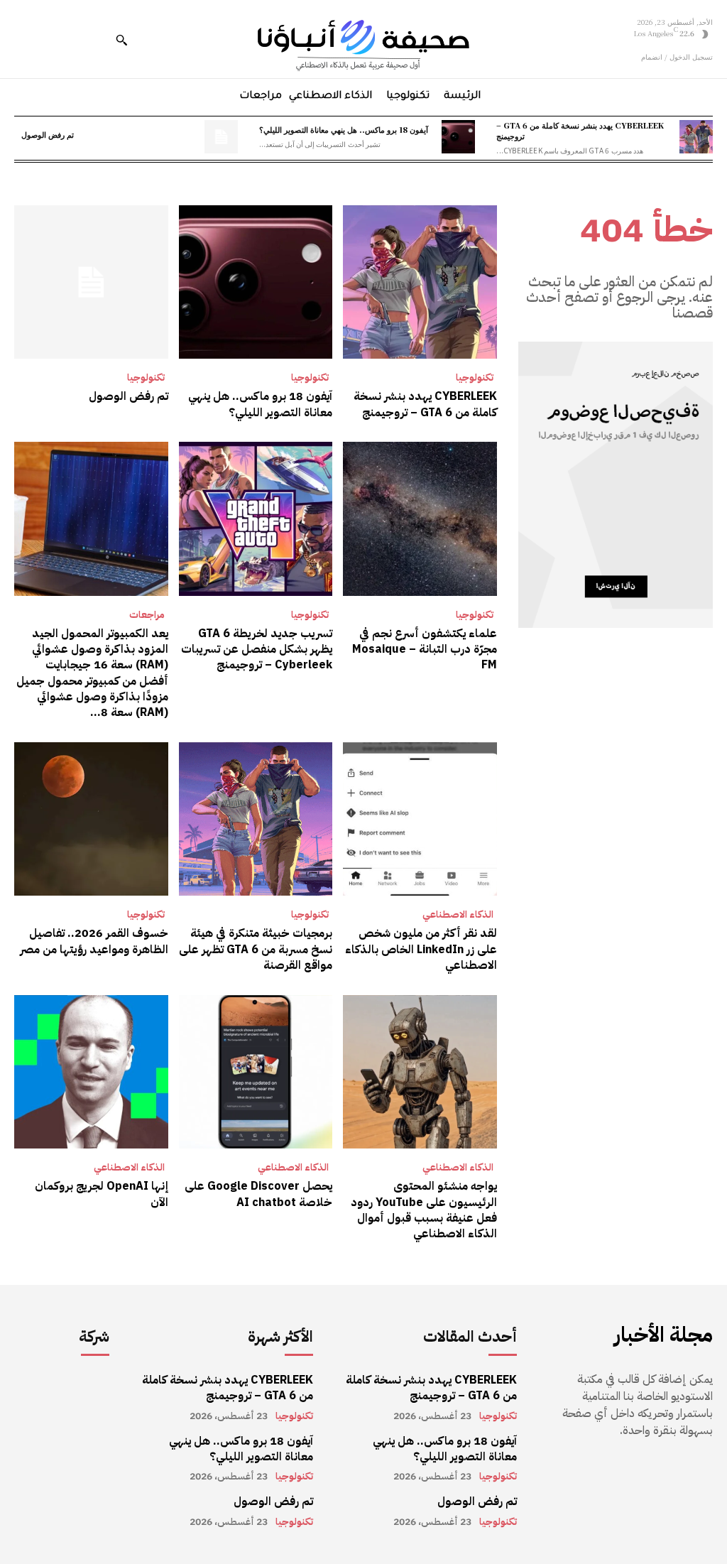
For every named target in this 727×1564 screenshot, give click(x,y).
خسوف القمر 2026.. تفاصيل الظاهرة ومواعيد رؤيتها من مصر (94, 941)
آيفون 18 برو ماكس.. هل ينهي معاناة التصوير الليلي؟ (343, 129)
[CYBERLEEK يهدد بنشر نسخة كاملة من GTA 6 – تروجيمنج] (696, 136)
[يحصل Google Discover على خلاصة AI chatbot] (256, 1072)
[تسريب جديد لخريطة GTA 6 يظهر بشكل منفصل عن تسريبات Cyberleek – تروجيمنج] (256, 519)
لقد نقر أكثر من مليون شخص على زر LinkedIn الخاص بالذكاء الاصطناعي (421, 949)
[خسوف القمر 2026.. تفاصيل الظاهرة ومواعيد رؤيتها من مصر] (91, 819)
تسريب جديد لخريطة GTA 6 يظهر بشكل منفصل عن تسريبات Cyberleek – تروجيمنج (256, 649)
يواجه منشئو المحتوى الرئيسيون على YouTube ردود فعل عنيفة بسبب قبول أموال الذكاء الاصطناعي (424, 1210)
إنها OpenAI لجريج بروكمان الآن (101, 1194)
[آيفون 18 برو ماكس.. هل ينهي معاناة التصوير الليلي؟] (458, 136)
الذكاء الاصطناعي (457, 915)
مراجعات (147, 615)
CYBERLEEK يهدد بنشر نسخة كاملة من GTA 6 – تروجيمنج (580, 130)
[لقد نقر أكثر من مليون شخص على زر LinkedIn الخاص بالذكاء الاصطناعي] (420, 819)
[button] (121, 40)
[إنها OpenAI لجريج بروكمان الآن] (91, 1072)
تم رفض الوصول (47, 134)
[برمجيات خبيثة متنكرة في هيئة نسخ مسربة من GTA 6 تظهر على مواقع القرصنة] (256, 819)
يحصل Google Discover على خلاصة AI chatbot (258, 1194)
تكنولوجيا (474, 378)
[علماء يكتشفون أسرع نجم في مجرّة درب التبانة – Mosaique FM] (420, 519)
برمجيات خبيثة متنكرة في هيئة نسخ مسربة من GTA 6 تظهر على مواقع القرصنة (255, 949)
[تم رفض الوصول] (221, 136)
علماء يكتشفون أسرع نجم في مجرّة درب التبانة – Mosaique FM (424, 649)
